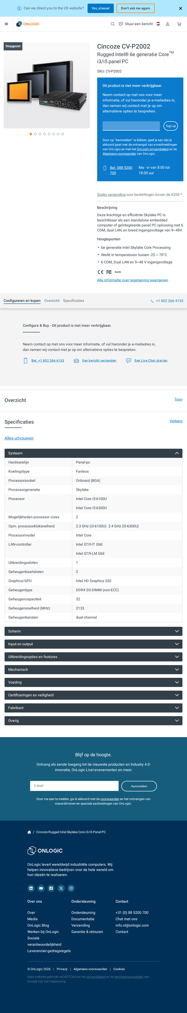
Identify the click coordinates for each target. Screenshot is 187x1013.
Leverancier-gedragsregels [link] (49, 951)
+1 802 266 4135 (169, 301)
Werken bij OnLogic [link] (43, 932)
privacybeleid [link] (95, 976)
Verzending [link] (80, 925)
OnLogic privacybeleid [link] (153, 149)
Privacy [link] (62, 969)
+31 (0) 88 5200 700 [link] (132, 912)
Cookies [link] (119, 969)
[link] (27, 24)
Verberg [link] (176, 421)
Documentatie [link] (82, 919)
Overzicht (52, 300)
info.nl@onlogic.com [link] (132, 925)
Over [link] (31, 912)
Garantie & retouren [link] (87, 932)
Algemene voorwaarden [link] (119, 153)
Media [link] (32, 919)
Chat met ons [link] (126, 919)
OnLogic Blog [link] (38, 925)
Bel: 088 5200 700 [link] (121, 170)
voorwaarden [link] (109, 799)
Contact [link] (122, 932)
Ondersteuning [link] (83, 912)
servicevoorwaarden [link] (128, 976)
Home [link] (29, 832)
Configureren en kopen (22, 300)
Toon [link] (178, 399)
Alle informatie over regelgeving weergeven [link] (132, 280)
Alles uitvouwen (19, 438)
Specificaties (73, 300)
